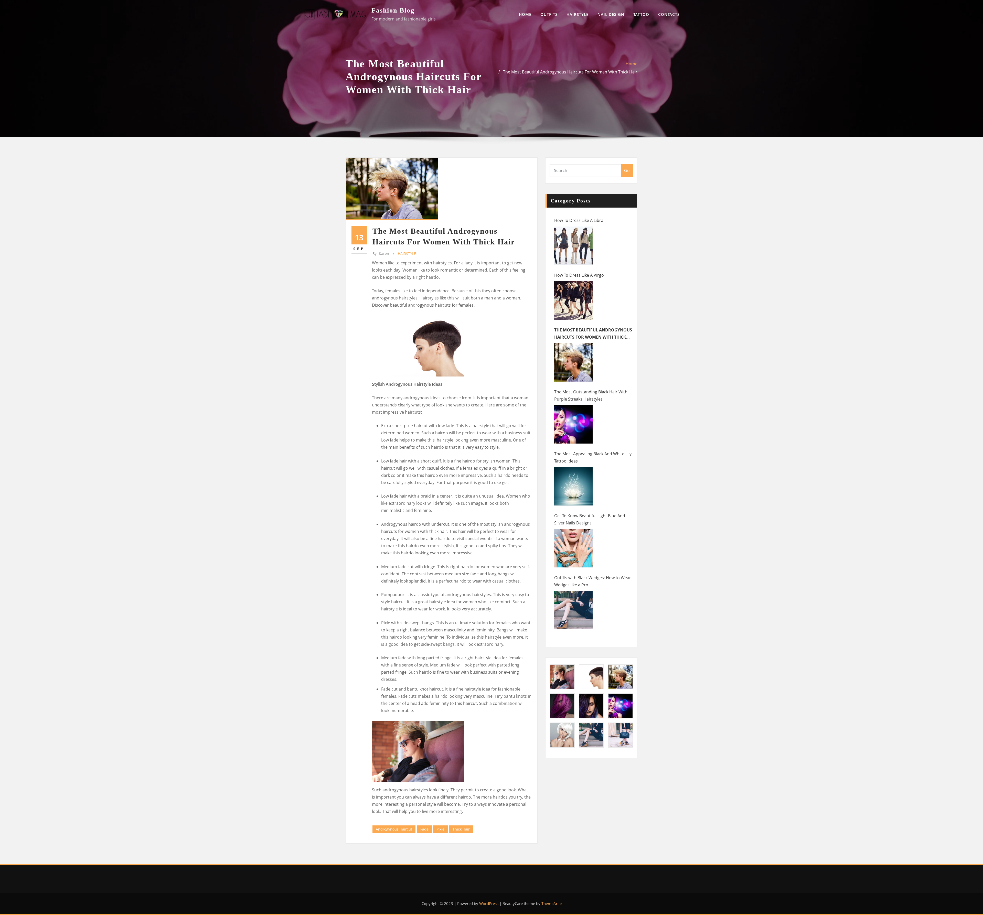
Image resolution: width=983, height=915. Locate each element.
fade (424, 829)
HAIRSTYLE (578, 14)
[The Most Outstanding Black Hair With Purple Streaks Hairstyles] (573, 424)
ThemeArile (551, 903)
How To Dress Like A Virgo (579, 275)
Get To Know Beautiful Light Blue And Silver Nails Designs (589, 519)
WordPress (488, 903)
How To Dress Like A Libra (578, 220)
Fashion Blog (392, 10)
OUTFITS (549, 14)
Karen (380, 253)
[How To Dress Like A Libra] (573, 246)
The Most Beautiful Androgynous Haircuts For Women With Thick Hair (570, 72)
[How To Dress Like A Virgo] (573, 300)
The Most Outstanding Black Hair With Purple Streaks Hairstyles (590, 395)
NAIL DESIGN (610, 14)
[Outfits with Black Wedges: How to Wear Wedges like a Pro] (573, 610)
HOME (525, 14)
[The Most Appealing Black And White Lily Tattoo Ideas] (573, 486)
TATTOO (641, 14)
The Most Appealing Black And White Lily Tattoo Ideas (593, 457)
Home (631, 64)
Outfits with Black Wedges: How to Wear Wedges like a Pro (592, 581)
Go (627, 170)
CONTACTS (669, 14)
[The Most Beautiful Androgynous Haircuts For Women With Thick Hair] (573, 362)
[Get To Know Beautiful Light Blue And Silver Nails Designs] (573, 548)
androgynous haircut (394, 829)
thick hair (461, 829)
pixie (440, 829)
